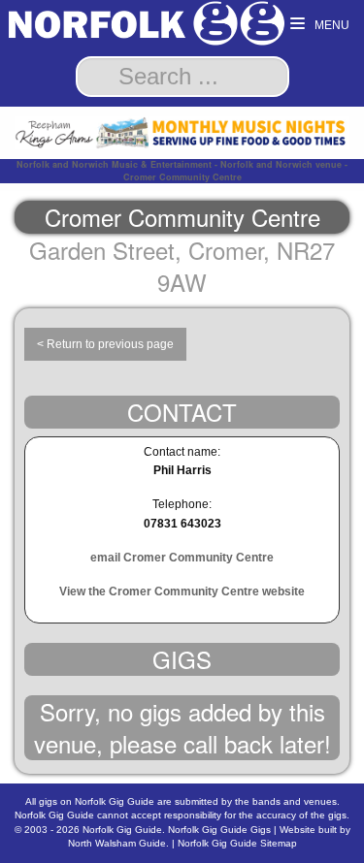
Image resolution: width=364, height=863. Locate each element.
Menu (330, 25)
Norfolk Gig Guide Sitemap (237, 843)
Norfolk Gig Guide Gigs (219, 829)
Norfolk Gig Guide (122, 829)
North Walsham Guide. (118, 843)
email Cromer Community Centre (182, 557)
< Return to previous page (105, 344)
